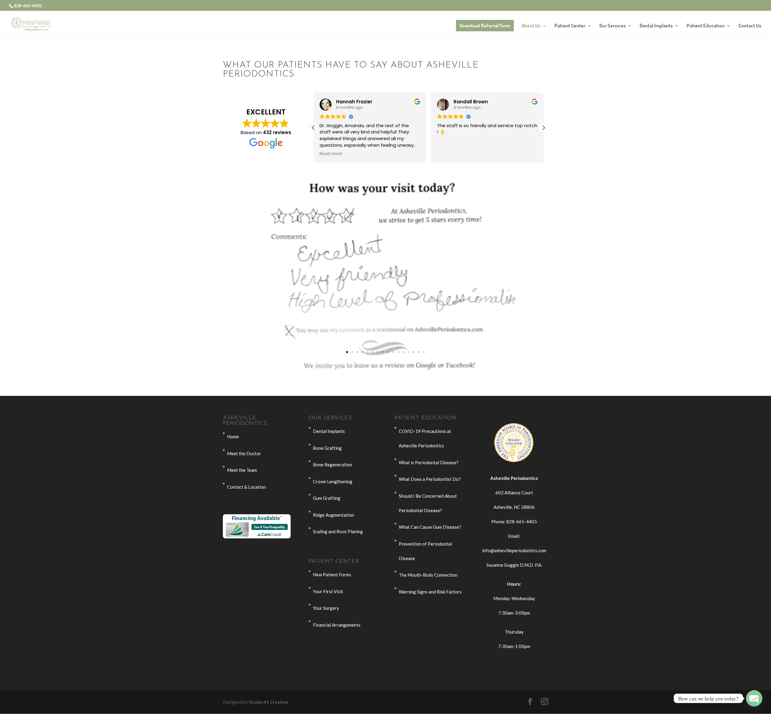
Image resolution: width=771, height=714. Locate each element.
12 (403, 352)
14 (414, 352)
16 (424, 352)
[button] (543, 127)
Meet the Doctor (244, 453)
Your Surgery (326, 608)
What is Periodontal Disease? (428, 462)
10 (393, 352)
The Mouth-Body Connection (428, 575)
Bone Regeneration (332, 464)
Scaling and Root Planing (338, 531)
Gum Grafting (326, 498)
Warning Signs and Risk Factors (430, 591)
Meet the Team (242, 470)
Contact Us (749, 26)
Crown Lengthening (332, 481)
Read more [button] (331, 154)
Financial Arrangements (337, 625)
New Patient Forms (332, 574)
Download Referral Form (485, 26)
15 (419, 352)
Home (233, 436)
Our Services (612, 26)
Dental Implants (656, 26)
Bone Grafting (327, 448)
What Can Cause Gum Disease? (430, 527)
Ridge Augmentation (333, 515)
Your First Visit (328, 591)
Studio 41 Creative (268, 702)
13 (408, 352)
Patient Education (706, 26)
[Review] (385, 369)
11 (398, 352)
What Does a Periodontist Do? (430, 479)
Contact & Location (246, 487)
